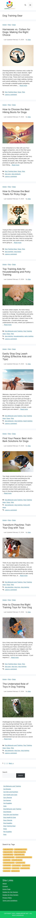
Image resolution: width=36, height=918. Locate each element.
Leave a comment (11, 94)
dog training (9, 336)
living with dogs (9, 862)
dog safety (26, 865)
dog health (19, 854)
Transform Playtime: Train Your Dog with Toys (17, 526)
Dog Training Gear (11, 92)
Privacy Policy (7, 898)
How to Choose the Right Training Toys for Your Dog (17, 606)
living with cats (17, 860)
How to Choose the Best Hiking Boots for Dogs (16, 111)
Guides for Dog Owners (10, 895)
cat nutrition (20, 862)
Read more (23, 85)
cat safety (7, 868)
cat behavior (20, 849)
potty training (28, 336)
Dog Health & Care (9, 817)
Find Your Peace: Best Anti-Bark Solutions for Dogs (18, 440)
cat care (8, 849)
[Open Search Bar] (25, 5)
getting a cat (15, 870)
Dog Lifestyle (7, 820)
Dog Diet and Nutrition (10, 814)
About (5, 883)
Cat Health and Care (10, 795)
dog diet (6, 870)
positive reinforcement (23, 857)
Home (5, 25)
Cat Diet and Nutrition (10, 792)
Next (11, 763)
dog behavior (9, 421)
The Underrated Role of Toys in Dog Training (15, 685)
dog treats (17, 251)
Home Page (6, 889)
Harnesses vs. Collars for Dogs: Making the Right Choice (16, 32)
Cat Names (7, 800)
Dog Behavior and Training (14, 331)
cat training (16, 865)
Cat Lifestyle (7, 797)
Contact (5, 886)
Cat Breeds (7, 789)
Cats (4, 806)
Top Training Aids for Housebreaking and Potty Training (17, 272)
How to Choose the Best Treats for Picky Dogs (16, 193)
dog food (16, 868)
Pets (9, 25)
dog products (16, 174)
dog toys (17, 587)
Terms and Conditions (10, 900)
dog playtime (9, 587)
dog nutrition (9, 251)
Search (5, 772)
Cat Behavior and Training (12, 786)
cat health (8, 854)
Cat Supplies (7, 803)
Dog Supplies (7, 823)
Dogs (14, 25)
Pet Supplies (7, 831)
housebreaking (19, 336)
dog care (8, 174)
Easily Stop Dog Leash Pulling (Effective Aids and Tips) (17, 356)
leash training (27, 421)
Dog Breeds (7, 812)
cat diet (7, 860)
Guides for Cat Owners (10, 892)
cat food (7, 865)
